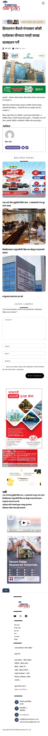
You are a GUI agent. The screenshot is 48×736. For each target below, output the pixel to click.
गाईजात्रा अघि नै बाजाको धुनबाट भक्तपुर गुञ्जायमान (17, 505)
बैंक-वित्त (16, 631)
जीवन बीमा (16, 625)
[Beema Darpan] (11, 10)
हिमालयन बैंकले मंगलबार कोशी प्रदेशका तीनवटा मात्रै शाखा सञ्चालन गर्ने (22, 35)
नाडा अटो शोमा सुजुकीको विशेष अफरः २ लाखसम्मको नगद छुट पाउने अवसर (23, 495)
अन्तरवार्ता (16, 636)
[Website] (27, 147)
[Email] (23, 147)
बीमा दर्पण (8, 48)
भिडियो (16, 639)
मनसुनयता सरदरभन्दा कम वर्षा (12, 296)
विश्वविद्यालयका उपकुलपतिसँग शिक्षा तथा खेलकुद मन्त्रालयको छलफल (22, 498)
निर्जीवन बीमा (17, 628)
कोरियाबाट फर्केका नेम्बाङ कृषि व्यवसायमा (13, 508)
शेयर (15, 633)
